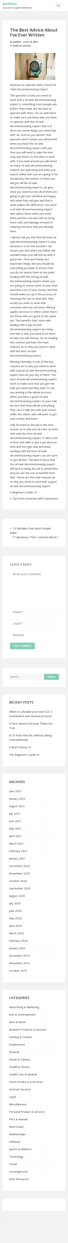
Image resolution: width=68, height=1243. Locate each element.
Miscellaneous (17, 1104)
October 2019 (18, 970)
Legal (12, 1097)
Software (14, 1141)
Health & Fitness (19, 1067)
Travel (13, 1164)
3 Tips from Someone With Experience (34, 498)
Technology (16, 1156)
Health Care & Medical (23, 1074)
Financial (14, 1052)
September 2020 (19, 888)
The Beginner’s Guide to (24, 754)
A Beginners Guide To (23, 492)
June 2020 (15, 911)
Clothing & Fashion (20, 1037)
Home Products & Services (26, 1082)
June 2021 (15, 821)
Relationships (17, 1134)
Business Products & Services (27, 1029)
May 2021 (15, 828)
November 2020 (19, 873)
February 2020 (18, 940)
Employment (17, 1044)
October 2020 (18, 881)
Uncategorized (18, 1171)
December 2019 (19, 955)
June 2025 (15, 791)
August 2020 (17, 896)
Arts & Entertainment (22, 1014)
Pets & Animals (18, 1119)
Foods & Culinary (21, 45)
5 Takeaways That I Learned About (34, 537)
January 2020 (17, 948)
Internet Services (20, 1089)
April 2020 (15, 926)
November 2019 (19, 963)
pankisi (10, 3)
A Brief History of (20, 747)
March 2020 (16, 933)
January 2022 (17, 798)
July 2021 (14, 813)
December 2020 (19, 866)
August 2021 (17, 806)
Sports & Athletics (20, 1149)
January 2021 (17, 858)
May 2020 (15, 918)
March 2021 (16, 843)
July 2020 (14, 903)
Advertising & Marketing (24, 1007)
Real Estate (16, 1126)
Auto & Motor (17, 1022)
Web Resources (19, 1179)
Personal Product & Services (27, 1112)
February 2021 (18, 851)
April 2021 (15, 836)
